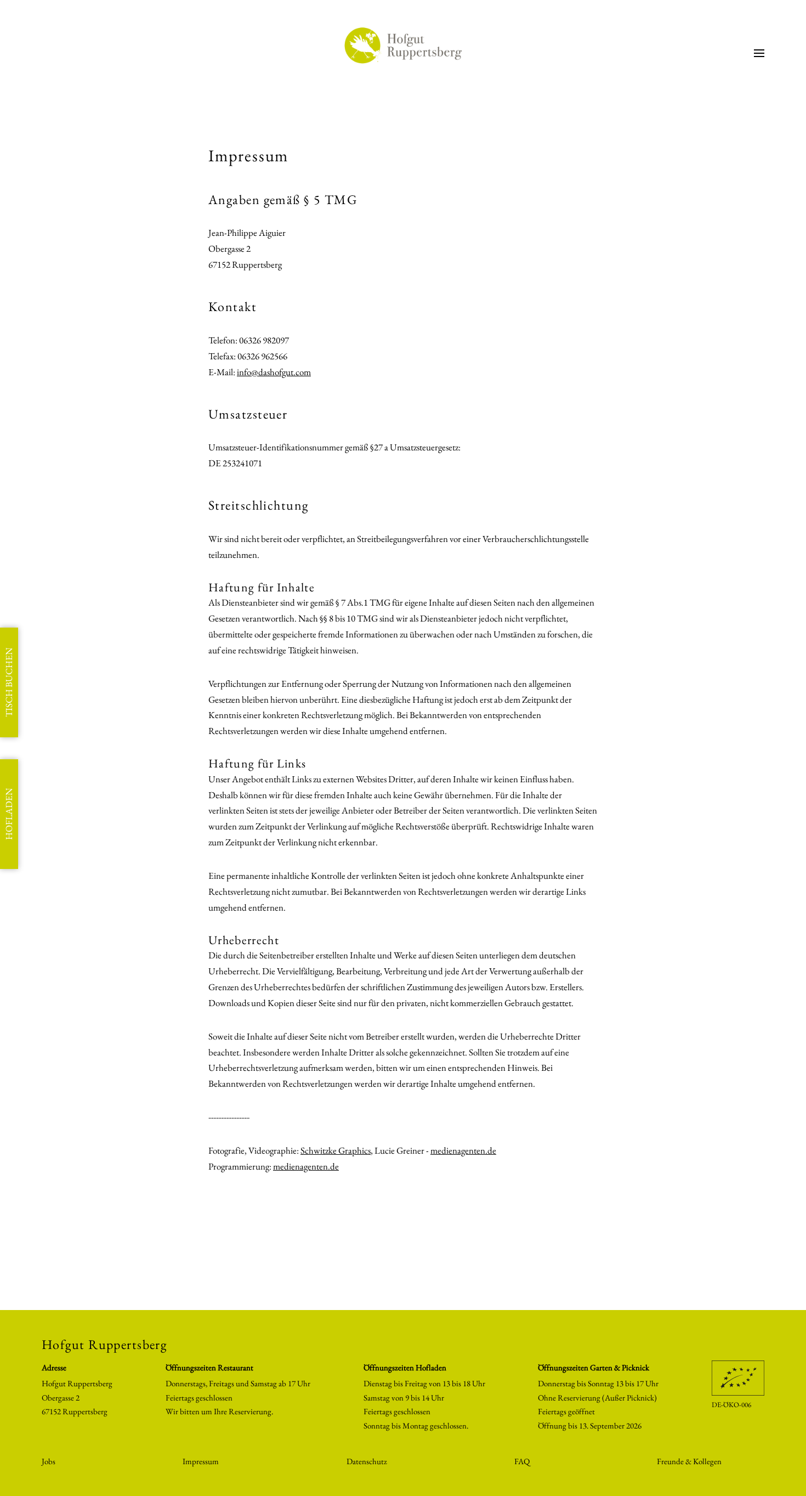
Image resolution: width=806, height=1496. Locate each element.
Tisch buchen (9, 682)
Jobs (48, 1461)
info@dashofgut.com (274, 372)
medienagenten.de (463, 1150)
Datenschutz (367, 1461)
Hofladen (9, 814)
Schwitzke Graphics (335, 1150)
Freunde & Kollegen (689, 1461)
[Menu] (759, 53)
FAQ (522, 1461)
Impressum (201, 1461)
